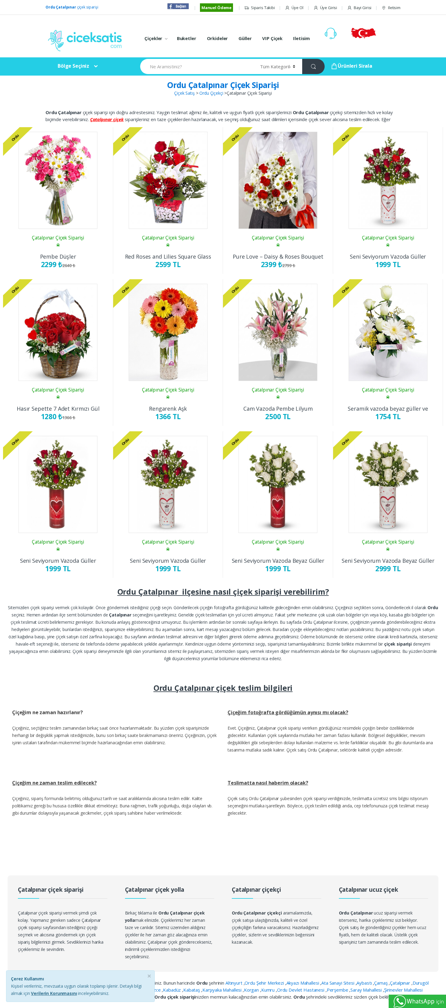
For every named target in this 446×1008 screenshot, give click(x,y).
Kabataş (192, 990)
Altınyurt (234, 983)
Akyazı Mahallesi (303, 983)
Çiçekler (153, 38)
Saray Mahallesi (366, 990)
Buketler (186, 38)
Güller (245, 38)
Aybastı (364, 983)
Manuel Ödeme (216, 7)
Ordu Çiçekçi (211, 93)
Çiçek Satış (184, 93)
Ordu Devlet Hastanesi (301, 990)
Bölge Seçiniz (73, 66)
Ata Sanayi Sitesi (338, 983)
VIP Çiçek (272, 38)
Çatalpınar (400, 983)
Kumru (268, 990)
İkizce (155, 990)
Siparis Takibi (263, 7)
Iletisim (394, 7)
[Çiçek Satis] (86, 39)
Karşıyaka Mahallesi (222, 990)
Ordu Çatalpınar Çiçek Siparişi (223, 85)
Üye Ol (297, 7)
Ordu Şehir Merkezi (265, 983)
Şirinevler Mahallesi (403, 990)
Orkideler (217, 38)
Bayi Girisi (362, 7)
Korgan (252, 990)
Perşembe (338, 990)
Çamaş (381, 983)
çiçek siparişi (72, 7)
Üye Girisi (328, 7)
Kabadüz (172, 990)
